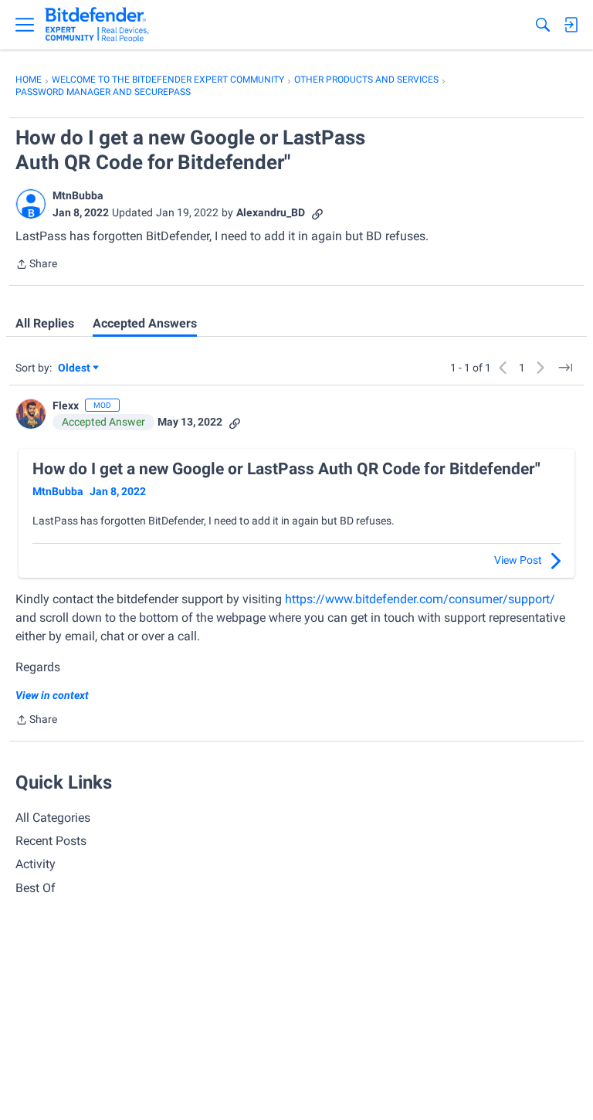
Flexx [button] (66, 405)
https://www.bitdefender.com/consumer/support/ (420, 599)
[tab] (44, 324)
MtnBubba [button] (78, 195)
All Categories (52, 817)
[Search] (543, 24)
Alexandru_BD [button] (270, 212)
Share (36, 265)
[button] (30, 203)
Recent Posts (50, 840)
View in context (52, 695)
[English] (97, 24)
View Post (518, 560)
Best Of (35, 888)
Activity (35, 864)
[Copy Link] (317, 213)
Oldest (75, 368)
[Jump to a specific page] (565, 367)
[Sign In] (571, 24)
